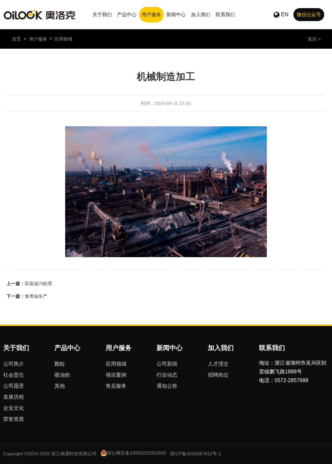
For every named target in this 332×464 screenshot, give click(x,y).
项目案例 (116, 375)
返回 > (314, 39)
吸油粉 (62, 375)
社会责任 (13, 375)
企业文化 (13, 408)
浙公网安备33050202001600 (136, 453)
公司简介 (13, 364)
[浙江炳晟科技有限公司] (40, 14)
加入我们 (200, 14)
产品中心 (126, 14)
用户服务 (151, 14)
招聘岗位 (218, 375)
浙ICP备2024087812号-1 (195, 453)
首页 (16, 39)
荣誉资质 (13, 419)
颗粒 (59, 364)
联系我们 (225, 14)
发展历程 (13, 397)
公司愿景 (13, 386)
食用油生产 (36, 296)
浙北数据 (321, 430)
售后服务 (116, 386)
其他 (59, 386)
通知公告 (167, 386)
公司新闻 (167, 364)
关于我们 (102, 14)
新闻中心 (176, 14)
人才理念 (218, 364)
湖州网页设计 (299, 430)
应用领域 (63, 39)
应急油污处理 (38, 283)
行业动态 (167, 375)
